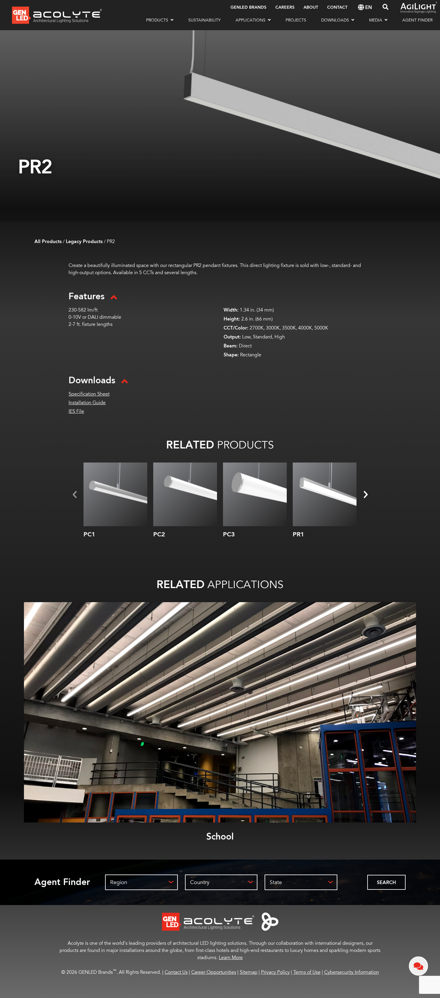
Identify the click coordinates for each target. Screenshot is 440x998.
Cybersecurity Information (351, 972)
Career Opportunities (213, 972)
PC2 (159, 534)
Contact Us (176, 972)
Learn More (231, 957)
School (220, 837)
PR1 (298, 534)
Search (386, 882)
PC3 (229, 534)
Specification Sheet (89, 394)
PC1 (89, 534)
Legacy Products (84, 241)
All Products (48, 241)
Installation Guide (87, 402)
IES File (76, 411)
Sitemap (248, 972)
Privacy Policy (275, 972)
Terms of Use (307, 972)
